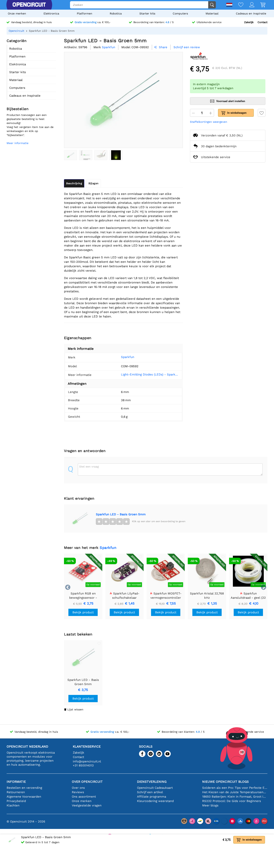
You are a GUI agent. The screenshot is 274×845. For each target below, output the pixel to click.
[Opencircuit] (29, 5)
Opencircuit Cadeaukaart (155, 788)
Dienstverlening (151, 782)
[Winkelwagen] (259, 5)
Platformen (84, 13)
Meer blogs (210, 805)
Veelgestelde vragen (86, 805)
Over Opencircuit (87, 782)
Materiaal (212, 13)
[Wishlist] (237, 5)
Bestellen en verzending (24, 788)
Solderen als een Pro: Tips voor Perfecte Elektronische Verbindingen (234, 788)
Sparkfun (127, 357)
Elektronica (51, 13)
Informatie (16, 782)
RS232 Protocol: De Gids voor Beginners (231, 801)
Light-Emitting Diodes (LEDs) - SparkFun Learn (150, 374)
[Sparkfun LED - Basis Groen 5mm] (70, 155)
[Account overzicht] (248, 5)
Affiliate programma (151, 796)
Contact (262, 22)
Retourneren (16, 792)
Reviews (78, 792)
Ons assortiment (84, 796)
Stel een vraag (89, 466)
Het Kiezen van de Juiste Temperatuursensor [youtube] (234, 792)
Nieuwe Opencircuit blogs (225, 782)
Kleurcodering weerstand (155, 801)
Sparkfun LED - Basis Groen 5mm (121, 514)
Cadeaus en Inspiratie (251, 13)
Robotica (116, 13)
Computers (180, 13)
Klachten (13, 805)
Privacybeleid (16, 801)
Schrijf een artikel (150, 792)
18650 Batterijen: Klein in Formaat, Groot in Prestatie (234, 796)
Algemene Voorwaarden (24, 796)
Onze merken (17, 13)
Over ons (78, 788)
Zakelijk (249, 22)
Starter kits (147, 13)
